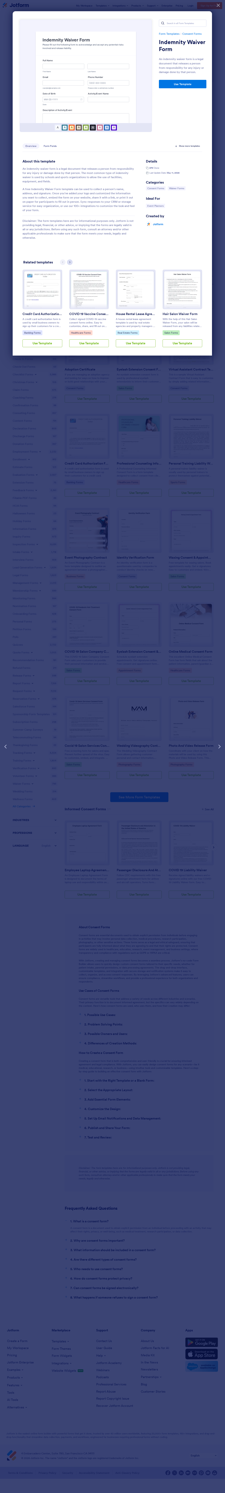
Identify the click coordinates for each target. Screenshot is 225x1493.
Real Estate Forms (127, 332)
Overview (31, 146)
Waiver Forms (177, 188)
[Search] (163, 23)
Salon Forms (172, 332)
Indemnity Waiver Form (182, 46)
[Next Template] (219, 746)
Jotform (158, 224)
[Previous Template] (5, 746)
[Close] (218, 5)
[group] (42, 311)
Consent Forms (192, 33)
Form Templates (169, 33)
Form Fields (50, 146)
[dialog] (112, 746)
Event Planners (156, 205)
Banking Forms (33, 332)
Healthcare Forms (81, 332)
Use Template (182, 84)
